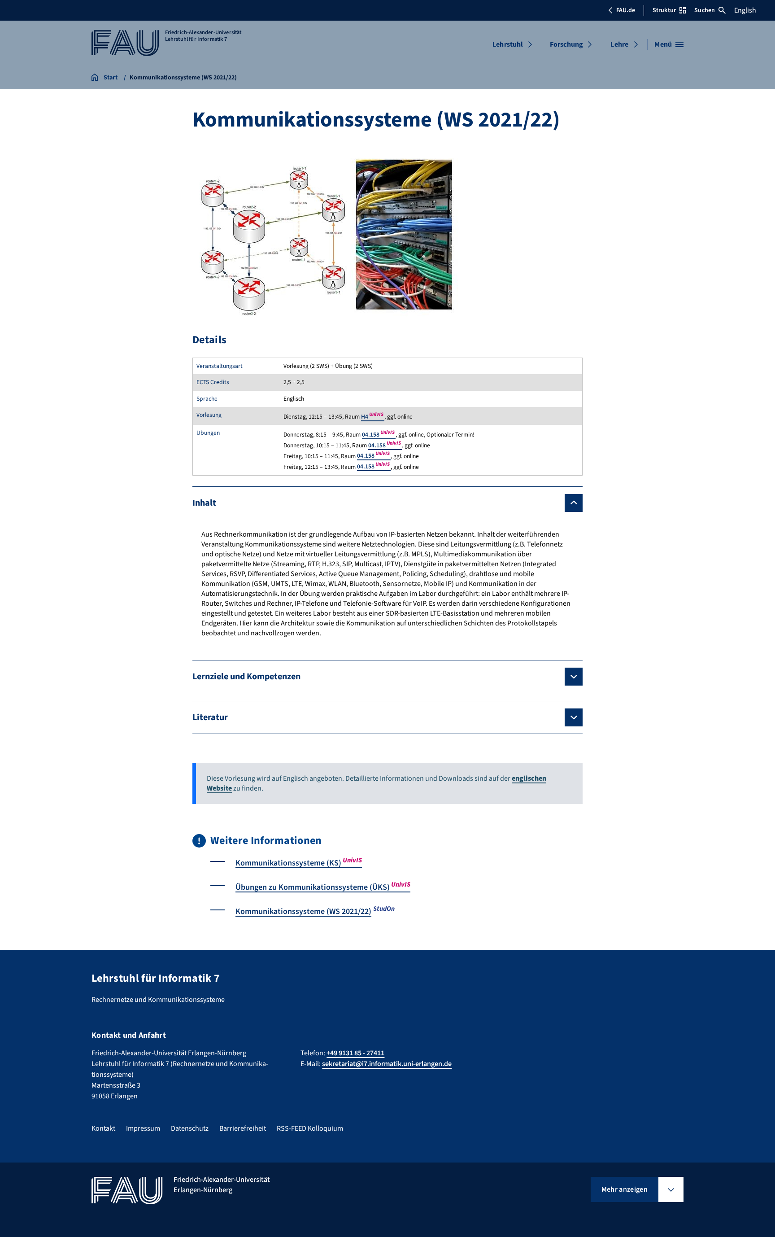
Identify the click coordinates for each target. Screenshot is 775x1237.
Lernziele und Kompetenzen (246, 676)
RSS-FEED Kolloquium (310, 1128)
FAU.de (625, 10)
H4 (372, 416)
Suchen (704, 10)
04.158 (379, 434)
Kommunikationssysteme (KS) (298, 863)
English (745, 10)
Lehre (619, 44)
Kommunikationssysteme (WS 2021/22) (303, 911)
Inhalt (204, 503)
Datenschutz (190, 1128)
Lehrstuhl (507, 44)
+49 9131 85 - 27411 (355, 1053)
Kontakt (103, 1128)
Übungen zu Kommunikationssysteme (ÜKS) (322, 887)
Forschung (566, 44)
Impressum (143, 1128)
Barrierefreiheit (242, 1128)
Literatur (210, 717)
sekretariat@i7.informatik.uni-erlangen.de (387, 1064)
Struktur (664, 10)
